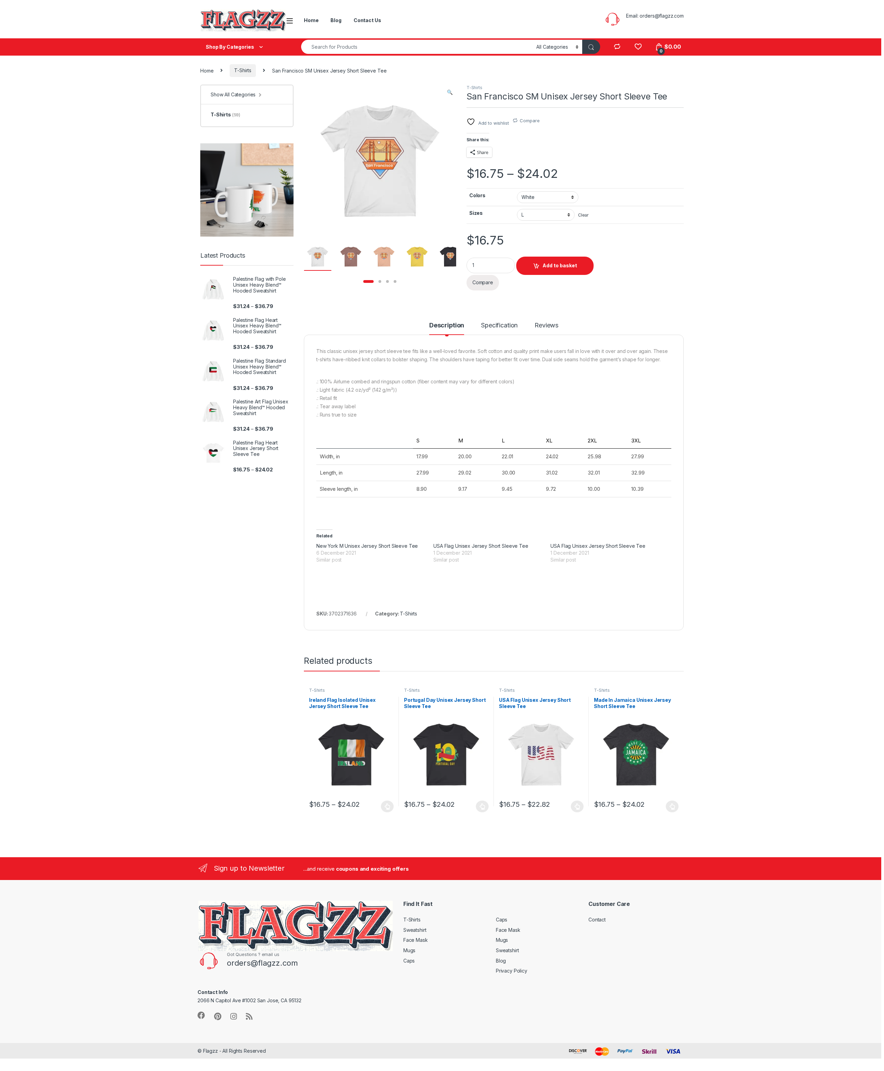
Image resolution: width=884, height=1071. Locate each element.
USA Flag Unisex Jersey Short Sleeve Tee (480, 546)
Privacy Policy (511, 971)
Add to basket (559, 265)
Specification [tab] (499, 325)
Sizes (476, 213)
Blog (335, 20)
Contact (597, 919)
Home (311, 20)
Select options (385, 806)
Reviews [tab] (546, 325)
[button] (450, 92)
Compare (529, 120)
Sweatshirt (414, 930)
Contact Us (367, 20)
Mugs (409, 950)
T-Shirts (242, 70)
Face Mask (415, 940)
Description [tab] (446, 325)
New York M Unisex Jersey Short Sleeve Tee (367, 546)
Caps (409, 961)
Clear (583, 215)
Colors (477, 195)
